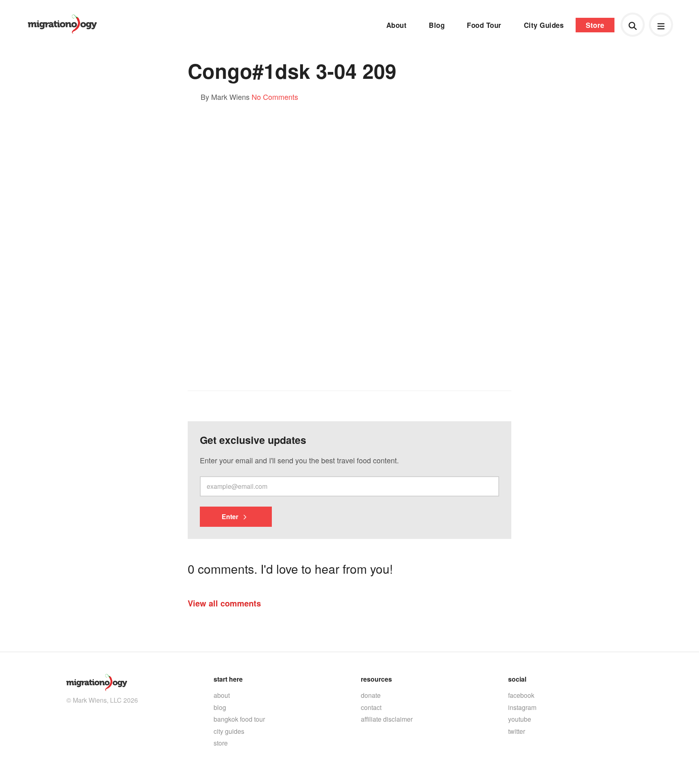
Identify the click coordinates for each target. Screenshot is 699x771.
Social (517, 679)
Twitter (516, 731)
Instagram (522, 707)
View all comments (224, 603)
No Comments (275, 96)
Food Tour (484, 25)
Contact (371, 707)
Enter (231, 516)
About (396, 25)
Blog (437, 25)
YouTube (519, 719)
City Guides (544, 25)
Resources (376, 679)
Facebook (521, 695)
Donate (371, 695)
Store (595, 25)
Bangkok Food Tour (239, 719)
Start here (228, 679)
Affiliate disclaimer (387, 719)
